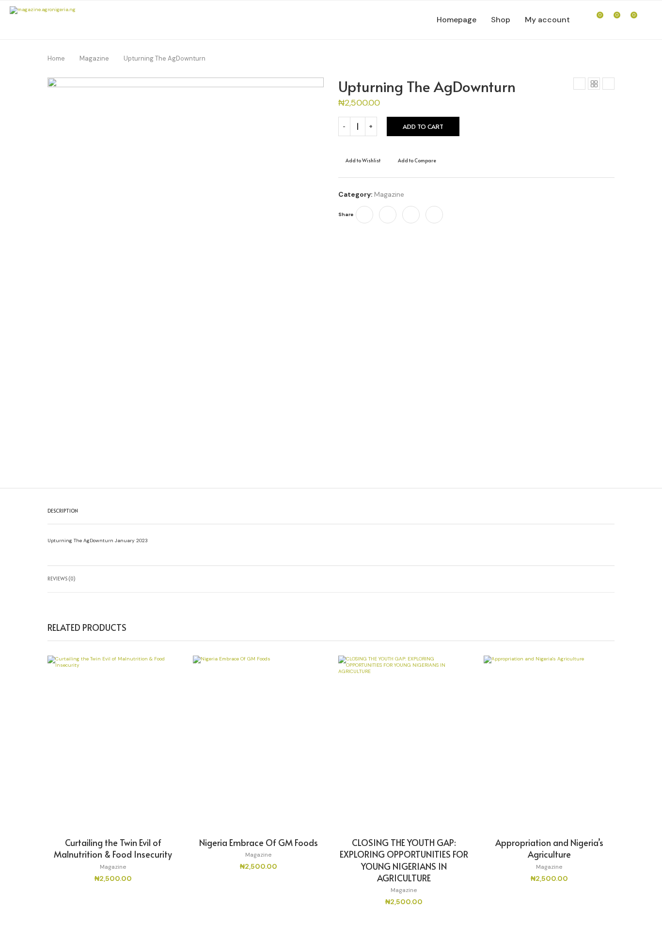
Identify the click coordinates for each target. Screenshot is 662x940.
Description (62, 510)
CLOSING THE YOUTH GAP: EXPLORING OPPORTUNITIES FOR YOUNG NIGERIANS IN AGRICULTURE (404, 860)
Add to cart (423, 126)
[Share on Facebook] (364, 214)
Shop (500, 20)
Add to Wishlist (363, 160)
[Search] (647, 19)
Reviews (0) (61, 578)
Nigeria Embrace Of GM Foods (258, 842)
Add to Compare (417, 160)
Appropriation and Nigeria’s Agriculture (549, 848)
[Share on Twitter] (387, 214)
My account (547, 20)
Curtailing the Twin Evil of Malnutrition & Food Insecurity (113, 848)
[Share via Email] (434, 214)
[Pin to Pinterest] (411, 214)
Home (56, 58)
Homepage (456, 20)
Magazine (94, 58)
